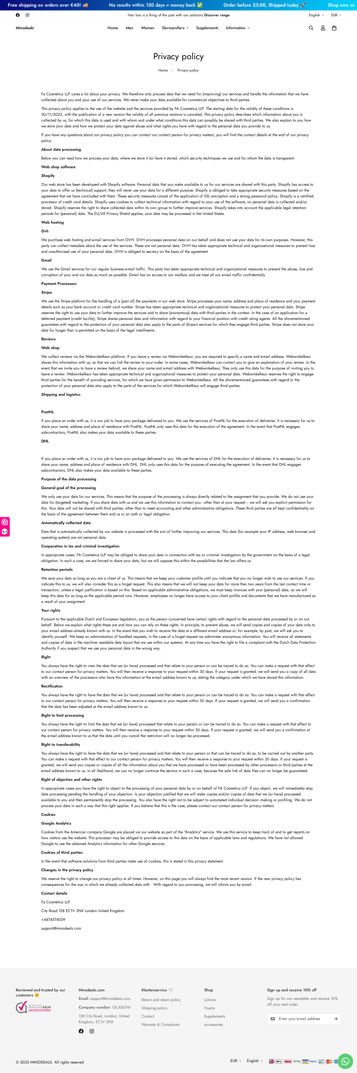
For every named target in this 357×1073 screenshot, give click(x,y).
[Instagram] (27, 15)
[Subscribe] (336, 1018)
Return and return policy (161, 1000)
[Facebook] (18, 15)
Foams (209, 1008)
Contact (148, 1016)
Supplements (207, 28)
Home (113, 28)
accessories (213, 1024)
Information (236, 28)
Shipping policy (154, 1008)
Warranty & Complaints (160, 1024)
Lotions (210, 1000)
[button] (334, 28)
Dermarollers (173, 28)
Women (147, 28)
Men (129, 28)
